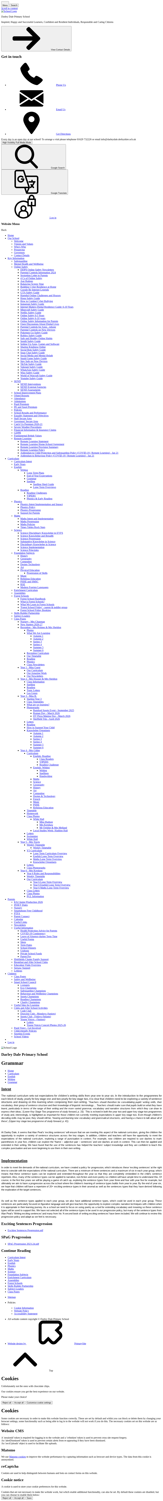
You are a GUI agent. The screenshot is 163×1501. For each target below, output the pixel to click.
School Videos (21, 1036)
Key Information (16, 258)
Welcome (18, 241)
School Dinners (28, 948)
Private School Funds (31, 953)
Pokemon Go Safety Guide (34, 332)
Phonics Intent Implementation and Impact (41, 504)
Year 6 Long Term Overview (47, 882)
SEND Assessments (30, 390)
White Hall (38, 819)
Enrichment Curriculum (26, 590)
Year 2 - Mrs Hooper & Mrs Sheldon (38, 679)
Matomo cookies (17, 1456)
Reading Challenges (37, 493)
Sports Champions (29, 996)
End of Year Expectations (39, 475)
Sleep (23, 942)
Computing (26, 561)
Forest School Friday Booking (35, 610)
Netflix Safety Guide (30, 312)
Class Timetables (35, 701)
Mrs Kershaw (46, 824)
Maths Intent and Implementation (36, 518)
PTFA (17, 913)
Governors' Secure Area (26, 421)
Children (12, 973)
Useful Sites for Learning (26, 1005)
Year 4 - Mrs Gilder (30, 750)
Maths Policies (27, 524)
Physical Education (30, 570)
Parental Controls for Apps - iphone (38, 327)
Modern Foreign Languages (34, 587)
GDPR (17, 432)
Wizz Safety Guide (29, 372)
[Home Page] (9, 11)
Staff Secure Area (23, 418)
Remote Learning (23, 438)
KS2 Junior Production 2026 (28, 902)
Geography (26, 558)
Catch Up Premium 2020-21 (28, 424)
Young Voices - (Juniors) (32, 1019)
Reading (24, 490)
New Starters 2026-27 (31, 624)
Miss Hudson (46, 822)
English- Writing (41, 767)
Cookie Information (24, 1308)
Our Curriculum (35, 670)
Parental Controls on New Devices (37, 329)
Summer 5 (38, 647)
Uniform (24, 950)
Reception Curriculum (38, 653)
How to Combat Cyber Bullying (36, 301)
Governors (19, 252)
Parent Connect (21, 916)
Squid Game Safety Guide (33, 358)
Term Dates (26, 945)
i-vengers (25, 985)
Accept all (19, 1402)
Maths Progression (29, 521)
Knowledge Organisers (38, 730)
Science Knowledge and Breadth (36, 535)
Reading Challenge (49, 764)
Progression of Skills (37, 573)
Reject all (7, 1402)
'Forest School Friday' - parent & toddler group (43, 607)
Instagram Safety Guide (32, 304)
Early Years (19, 464)
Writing (24, 470)
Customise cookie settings (39, 1402)
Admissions (20, 401)
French (36, 799)
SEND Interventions (30, 384)
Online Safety (21, 266)
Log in (11, 1042)
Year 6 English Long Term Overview (52, 885)
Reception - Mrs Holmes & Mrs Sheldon (40, 627)
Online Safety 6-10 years (32, 318)
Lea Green (32, 693)
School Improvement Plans (27, 392)
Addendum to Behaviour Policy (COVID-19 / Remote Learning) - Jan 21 (57, 455)
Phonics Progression (30, 510)
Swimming (32, 836)
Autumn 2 (38, 638)
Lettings (18, 970)
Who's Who (20, 246)
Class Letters (33, 890)
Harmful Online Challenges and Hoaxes (40, 295)
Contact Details (21, 255)
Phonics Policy (27, 507)
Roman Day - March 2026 (46, 713)
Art (22, 567)
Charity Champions (30, 1002)
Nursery (18, 907)
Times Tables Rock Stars (32, 527)
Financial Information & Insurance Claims (35, 430)
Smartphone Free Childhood (28, 910)
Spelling (31, 481)
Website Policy (21, 1310)
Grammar (31, 478)
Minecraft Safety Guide (32, 309)
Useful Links (20, 922)
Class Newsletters (36, 664)
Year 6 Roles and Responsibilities (43, 873)
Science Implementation (32, 547)
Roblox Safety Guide (31, 335)
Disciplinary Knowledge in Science (38, 544)
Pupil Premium (21, 404)
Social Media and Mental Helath (36, 355)
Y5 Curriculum (34, 850)
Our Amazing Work (37, 673)
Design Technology (30, 564)
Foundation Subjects (24, 553)
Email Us (60, 109)
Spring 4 (37, 644)
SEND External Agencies (33, 387)
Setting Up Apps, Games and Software (39, 344)
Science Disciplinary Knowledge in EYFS (41, 533)
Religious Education (30, 578)
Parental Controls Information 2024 (38, 272)
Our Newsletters (35, 676)
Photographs (33, 707)
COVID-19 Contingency (33, 933)
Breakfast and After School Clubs (31, 962)
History (24, 555)
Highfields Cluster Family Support (31, 959)
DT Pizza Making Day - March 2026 (51, 716)
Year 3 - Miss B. (28, 696)
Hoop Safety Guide (30, 298)
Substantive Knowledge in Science (37, 541)
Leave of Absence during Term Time (38, 936)
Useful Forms (27, 939)
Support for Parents (30, 513)
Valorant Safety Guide (31, 367)
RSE (22, 584)
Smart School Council (25, 982)
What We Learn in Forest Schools (37, 604)
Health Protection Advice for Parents (38, 930)
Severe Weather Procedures (28, 427)
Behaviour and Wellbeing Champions (39, 993)
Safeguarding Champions (33, 990)
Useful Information (23, 927)
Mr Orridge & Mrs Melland (53, 827)
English (18, 467)
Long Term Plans (35, 473)
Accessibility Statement (25, 1313)
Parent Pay (25, 956)
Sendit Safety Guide (30, 341)
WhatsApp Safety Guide (32, 369)
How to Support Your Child (41, 727)
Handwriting (45, 776)
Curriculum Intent (23, 461)
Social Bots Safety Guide (33, 349)
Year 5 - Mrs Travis (30, 842)
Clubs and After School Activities (31, 1008)
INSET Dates (21, 905)
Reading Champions (30, 999)
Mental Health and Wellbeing (28, 264)
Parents (11, 899)
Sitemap (12, 1297)
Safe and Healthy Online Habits (36, 338)
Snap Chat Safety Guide (32, 352)
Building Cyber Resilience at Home (38, 287)
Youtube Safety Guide (31, 378)
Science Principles (29, 550)
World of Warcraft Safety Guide (36, 375)
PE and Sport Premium (25, 407)
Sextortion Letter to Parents (34, 275)
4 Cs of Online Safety (31, 278)
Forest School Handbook (33, 598)
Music (23, 576)
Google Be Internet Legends (34, 289)
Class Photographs (36, 867)
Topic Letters (33, 690)
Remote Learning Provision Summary (39, 447)
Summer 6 (38, 650)
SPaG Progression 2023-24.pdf (23, 1244)
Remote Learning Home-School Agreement (42, 444)
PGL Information (35, 896)
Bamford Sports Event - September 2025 (53, 710)
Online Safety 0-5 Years (32, 315)
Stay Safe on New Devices (33, 361)
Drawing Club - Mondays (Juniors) (38, 1013)
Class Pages (20, 618)
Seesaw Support (22, 968)
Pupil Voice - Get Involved (27, 1028)
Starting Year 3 (34, 699)
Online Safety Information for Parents (39, 321)
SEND (17, 381)
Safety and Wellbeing (24, 979)
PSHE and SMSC (29, 581)
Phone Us (61, 85)
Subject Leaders (22, 616)
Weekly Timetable (36, 844)
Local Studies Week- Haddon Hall (50, 830)
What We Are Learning (38, 633)
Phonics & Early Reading (39, 498)
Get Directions (63, 134)
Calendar (18, 919)
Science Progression (30, 538)
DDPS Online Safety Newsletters (37, 269)
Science (18, 530)
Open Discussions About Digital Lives (39, 324)
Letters (30, 721)
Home (11, 235)
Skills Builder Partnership (27, 613)
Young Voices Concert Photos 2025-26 (46, 1025)
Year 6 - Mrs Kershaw (31, 870)
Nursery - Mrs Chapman (32, 621)
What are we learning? (38, 704)
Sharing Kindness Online (33, 347)
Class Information (36, 681)
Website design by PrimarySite (47, 1343)
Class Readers (46, 759)
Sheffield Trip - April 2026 (46, 719)
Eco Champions (28, 988)
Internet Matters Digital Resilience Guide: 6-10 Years (46, 307)
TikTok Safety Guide (31, 364)
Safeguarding (20, 261)
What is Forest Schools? (32, 601)
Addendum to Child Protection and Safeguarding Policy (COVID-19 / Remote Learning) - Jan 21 (69, 452)
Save (29, 1498)
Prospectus (19, 249)
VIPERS (31, 495)
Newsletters (20, 925)
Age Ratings (26, 281)
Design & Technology (44, 796)
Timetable (32, 810)
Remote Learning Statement (34, 441)
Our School (13, 238)
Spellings (44, 773)
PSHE (36, 804)
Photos (30, 630)
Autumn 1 (38, 636)
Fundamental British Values (28, 435)
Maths (17, 515)
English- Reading (42, 756)
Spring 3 (37, 641)
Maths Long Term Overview (47, 859)
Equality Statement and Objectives (31, 415)
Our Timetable (34, 656)
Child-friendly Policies (25, 1030)
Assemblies (19, 593)
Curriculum (13, 458)
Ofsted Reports (21, 395)
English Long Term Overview (48, 856)
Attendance (19, 398)
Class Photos (33, 816)
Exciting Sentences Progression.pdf (25, 1230)
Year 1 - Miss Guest (30, 667)
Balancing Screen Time (32, 284)
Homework (32, 813)
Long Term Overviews (44, 487)
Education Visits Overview (27, 965)
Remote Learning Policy (32, 450)
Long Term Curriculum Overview (50, 853)
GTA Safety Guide (29, 292)
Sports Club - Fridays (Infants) (35, 1016)
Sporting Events (22, 1033)
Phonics (18, 501)
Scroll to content (9, 8)
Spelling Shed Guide (43, 484)
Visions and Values (23, 244)
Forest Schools (21, 596)
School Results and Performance (30, 412)
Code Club (25, 1010)
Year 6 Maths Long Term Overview (51, 887)
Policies (18, 410)
